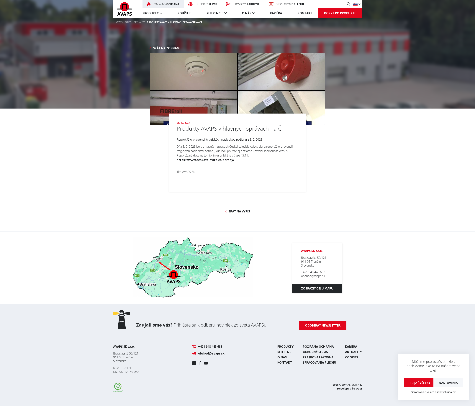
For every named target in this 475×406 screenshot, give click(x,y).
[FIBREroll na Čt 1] (237, 89)
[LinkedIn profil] (194, 363)
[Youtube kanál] (206, 363)
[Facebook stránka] (200, 363)
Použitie (184, 13)
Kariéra (276, 13)
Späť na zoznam (166, 48)
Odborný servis (315, 352)
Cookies (351, 357)
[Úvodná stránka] (124, 9)
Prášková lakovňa (318, 357)
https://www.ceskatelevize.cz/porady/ (205, 160)
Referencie (215, 13)
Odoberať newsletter (322, 325)
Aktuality (353, 352)
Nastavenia (448, 383)
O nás (246, 13)
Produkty (150, 13)
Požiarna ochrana (318, 347)
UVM (359, 388)
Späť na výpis (239, 211)
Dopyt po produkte (340, 13)
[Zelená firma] (118, 391)
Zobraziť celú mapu (317, 288)
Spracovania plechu (319, 362)
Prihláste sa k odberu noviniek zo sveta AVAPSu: (202, 325)
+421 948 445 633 (313, 272)
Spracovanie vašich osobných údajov (433, 392)
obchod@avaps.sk (313, 276)
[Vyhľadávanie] (348, 4)
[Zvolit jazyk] (357, 4)
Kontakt (305, 13)
